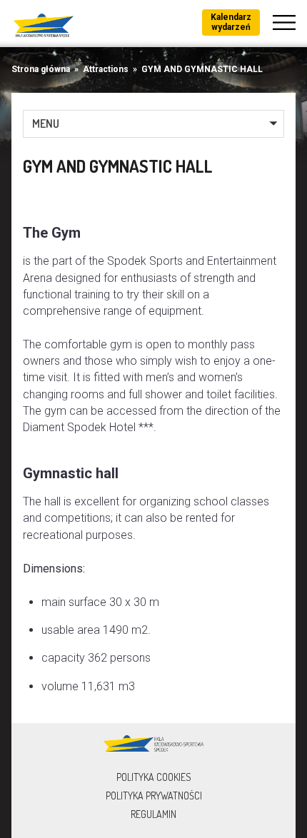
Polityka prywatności (154, 795)
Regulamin (153, 814)
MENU (45, 123)
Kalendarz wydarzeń (231, 22)
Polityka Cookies (153, 777)
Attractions (106, 69)
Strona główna (40, 69)
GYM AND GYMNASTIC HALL (202, 69)
